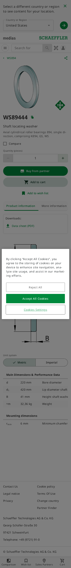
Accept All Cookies (35, 298)
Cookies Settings (35, 310)
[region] (35, 284)
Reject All (35, 287)
